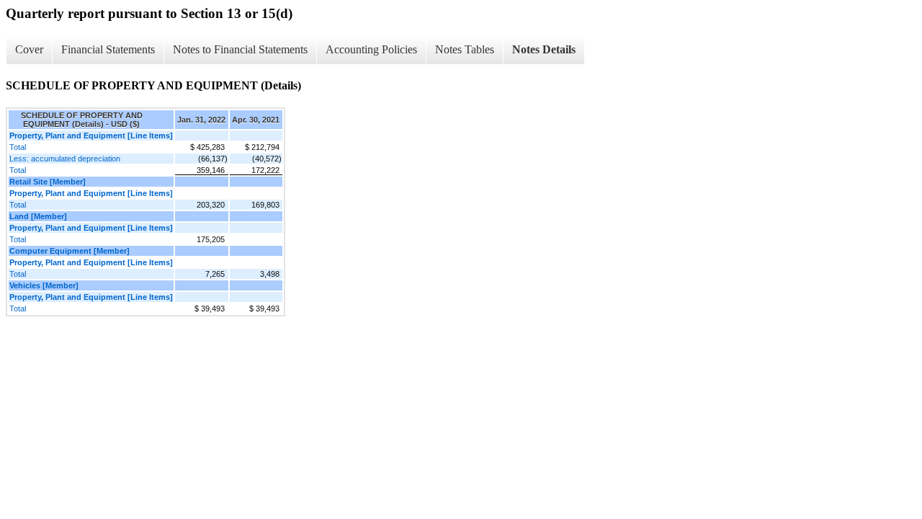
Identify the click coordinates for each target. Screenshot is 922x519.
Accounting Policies (371, 49)
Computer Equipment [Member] (69, 251)
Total (17, 147)
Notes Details (544, 49)
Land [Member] (38, 216)
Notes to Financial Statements (240, 49)
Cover (29, 49)
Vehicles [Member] (44, 285)
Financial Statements (108, 49)
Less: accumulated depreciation (64, 158)
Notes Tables (464, 49)
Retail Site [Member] (47, 181)
